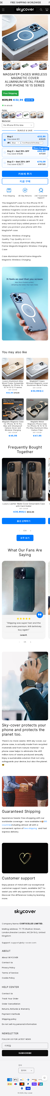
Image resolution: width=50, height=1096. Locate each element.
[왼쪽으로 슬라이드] (1, 65)
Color (4, 110)
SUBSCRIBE (25, 1053)
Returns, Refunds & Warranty (16, 1009)
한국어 (23, 1070)
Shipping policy (9, 1019)
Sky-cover (28, 1093)
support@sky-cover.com (23, 942)
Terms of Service (10, 973)
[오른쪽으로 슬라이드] (48, 65)
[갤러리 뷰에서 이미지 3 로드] (25, 66)
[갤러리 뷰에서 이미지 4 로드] (34, 66)
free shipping (30, 828)
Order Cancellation (11, 1004)
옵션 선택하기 (24, 521)
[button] (3, 9)
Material (6, 121)
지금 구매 (25, 181)
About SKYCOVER (10, 957)
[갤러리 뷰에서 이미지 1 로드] (7, 66)
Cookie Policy (8, 978)
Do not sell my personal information (19, 1024)
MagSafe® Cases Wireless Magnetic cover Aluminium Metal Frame (37, 383)
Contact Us (7, 962)
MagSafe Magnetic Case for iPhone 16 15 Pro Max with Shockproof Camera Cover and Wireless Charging (13, 426)
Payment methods (11, 1014)
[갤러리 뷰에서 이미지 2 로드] (16, 66)
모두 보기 (25, 537)
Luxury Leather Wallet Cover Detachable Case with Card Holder (24, 505)
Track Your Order (10, 998)
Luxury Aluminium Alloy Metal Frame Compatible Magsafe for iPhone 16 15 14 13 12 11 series (12, 384)
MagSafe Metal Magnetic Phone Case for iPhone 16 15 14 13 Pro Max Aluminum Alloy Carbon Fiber (37, 426)
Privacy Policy (8, 967)
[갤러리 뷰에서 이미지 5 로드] (43, 66)
